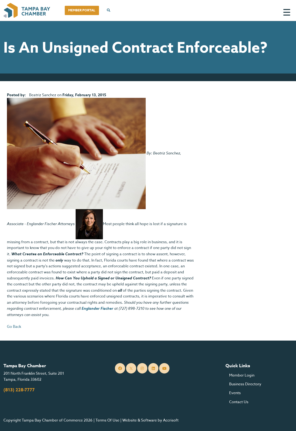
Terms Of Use (107, 420)
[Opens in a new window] (76, 153)
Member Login (241, 375)
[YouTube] (164, 368)
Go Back (14, 326)
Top (285, 422)
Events (235, 393)
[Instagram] (142, 368)
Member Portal (81, 10)
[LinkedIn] (153, 368)
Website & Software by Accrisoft (150, 420)
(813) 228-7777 (19, 390)
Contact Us (238, 402)
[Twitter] (131, 368)
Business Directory (245, 384)
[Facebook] (120, 368)
